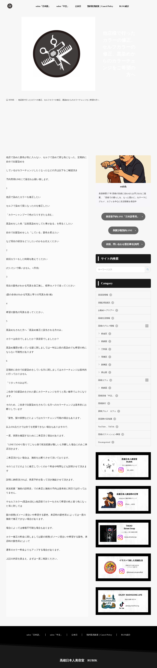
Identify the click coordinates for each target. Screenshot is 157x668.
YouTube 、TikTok (108, 426)
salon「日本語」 (43, 6)
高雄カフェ (105, 380)
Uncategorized (105, 442)
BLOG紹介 (124, 6)
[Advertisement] (78, 132)
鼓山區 (105, 372)
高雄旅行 (103, 403)
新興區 (105, 364)
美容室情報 (105, 295)
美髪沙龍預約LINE (122, 230)
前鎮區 (105, 341)
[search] (148, 269)
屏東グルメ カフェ (108, 411)
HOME (11, 100)
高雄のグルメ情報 (108, 326)
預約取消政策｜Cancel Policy (100, 6)
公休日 (78, 6)
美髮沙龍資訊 (106, 302)
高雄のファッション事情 (111, 434)
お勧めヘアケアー (107, 310)
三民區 (105, 349)
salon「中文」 (62, 6)
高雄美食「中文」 (107, 395)
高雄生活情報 (106, 318)
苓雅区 (105, 357)
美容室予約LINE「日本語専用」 (122, 216)
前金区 (105, 333)
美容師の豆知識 (107, 419)
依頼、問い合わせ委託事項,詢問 (122, 244)
